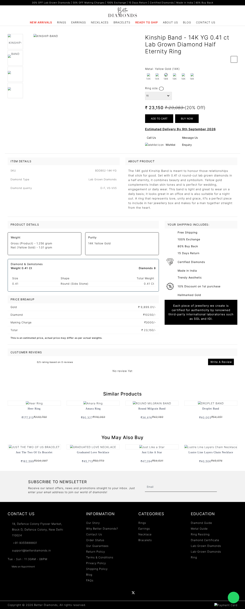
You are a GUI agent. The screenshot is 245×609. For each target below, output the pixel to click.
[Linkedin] (117, 592)
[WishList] (227, 9)
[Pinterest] (141, 592)
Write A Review (221, 361)
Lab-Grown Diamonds (206, 545)
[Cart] (233, 9)
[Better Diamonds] (122, 11)
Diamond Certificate (205, 540)
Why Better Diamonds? (102, 528)
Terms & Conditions (99, 557)
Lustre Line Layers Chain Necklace (211, 452)
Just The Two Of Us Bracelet (34, 452)
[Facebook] (108, 592)
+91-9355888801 (24, 542)
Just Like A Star (152, 452)
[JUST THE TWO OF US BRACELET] (34, 446)
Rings (61, 22)
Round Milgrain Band (152, 408)
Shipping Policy (97, 568)
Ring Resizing (200, 534)
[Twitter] (133, 592)
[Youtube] (125, 592)
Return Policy (95, 551)
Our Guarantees (97, 545)
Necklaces (100, 22)
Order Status (95, 540)
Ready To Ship (146, 22)
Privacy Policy (96, 563)
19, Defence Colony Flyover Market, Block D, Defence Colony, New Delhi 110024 (37, 529)
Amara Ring (93, 408)
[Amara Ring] (93, 403)
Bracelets (122, 22)
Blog (187, 22)
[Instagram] (149, 592)
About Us (170, 22)
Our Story (93, 522)
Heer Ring (34, 408)
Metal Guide (199, 528)
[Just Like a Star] (152, 446)
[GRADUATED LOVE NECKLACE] (93, 446)
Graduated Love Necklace (93, 452)
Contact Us (205, 22)
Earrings (78, 22)
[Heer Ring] (34, 403)
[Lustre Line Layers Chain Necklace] (211, 446)
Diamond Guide (201, 522)
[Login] (220, 9)
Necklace (145, 534)
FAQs (89, 580)
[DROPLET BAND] (211, 403)
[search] (214, 9)
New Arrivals (41, 22)
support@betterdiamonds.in (31, 550)
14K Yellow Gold (99, 243)
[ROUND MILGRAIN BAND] (152, 403)
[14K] (165, 75)
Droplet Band (210, 408)
